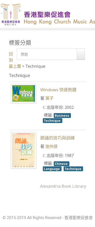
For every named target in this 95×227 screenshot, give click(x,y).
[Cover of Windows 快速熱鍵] (23, 93)
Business (62, 115)
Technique (52, 120)
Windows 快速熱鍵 (58, 90)
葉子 (49, 98)
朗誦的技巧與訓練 (57, 138)
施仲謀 (51, 146)
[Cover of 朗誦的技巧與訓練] (23, 150)
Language (52, 169)
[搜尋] (81, 54)
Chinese (61, 164)
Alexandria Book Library (63, 186)
